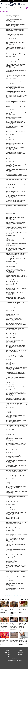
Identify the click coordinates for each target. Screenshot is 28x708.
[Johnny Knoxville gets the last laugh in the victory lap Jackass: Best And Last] (2, 234)
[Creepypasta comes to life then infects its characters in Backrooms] (2, 379)
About (7, 650)
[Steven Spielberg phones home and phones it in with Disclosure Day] (2, 319)
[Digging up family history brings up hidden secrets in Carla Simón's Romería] (2, 229)
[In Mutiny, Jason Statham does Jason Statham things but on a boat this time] (2, 31)
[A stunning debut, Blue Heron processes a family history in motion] (2, 561)
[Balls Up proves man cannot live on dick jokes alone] (2, 546)
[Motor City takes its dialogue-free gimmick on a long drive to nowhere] (2, 160)
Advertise (7, 652)
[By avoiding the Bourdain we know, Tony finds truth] (2, 113)
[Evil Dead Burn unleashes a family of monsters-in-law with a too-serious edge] (2, 191)
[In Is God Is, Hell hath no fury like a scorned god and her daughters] (2, 456)
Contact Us (14, 658)
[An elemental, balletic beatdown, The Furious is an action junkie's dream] (2, 304)
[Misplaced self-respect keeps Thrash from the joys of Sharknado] (2, 573)
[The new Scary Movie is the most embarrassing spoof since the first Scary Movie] (2, 335)
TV (6, 7)
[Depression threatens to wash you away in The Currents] (2, 309)
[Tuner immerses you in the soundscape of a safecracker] (2, 411)
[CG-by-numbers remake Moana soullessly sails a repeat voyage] (2, 196)
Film (11, 7)
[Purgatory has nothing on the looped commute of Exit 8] (2, 589)
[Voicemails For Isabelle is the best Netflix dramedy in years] (2, 260)
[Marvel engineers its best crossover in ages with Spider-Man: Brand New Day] (2, 122)
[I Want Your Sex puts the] (2, 128)
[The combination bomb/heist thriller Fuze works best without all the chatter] (2, 524)
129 (17, 595)
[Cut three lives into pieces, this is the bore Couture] (2, 244)
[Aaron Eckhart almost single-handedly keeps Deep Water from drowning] (2, 498)
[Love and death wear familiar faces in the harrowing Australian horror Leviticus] (2, 255)
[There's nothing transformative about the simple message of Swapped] (2, 487)
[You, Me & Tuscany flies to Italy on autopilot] (2, 584)
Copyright (20, 654)
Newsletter (23, 4)
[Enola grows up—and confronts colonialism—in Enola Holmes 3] (2, 212)
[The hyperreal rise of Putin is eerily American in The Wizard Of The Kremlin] (2, 451)
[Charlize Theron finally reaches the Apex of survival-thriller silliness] (2, 513)
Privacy (7, 656)
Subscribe (6, 4)
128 (14, 595)
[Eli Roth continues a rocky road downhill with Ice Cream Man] (2, 103)
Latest (1, 7)
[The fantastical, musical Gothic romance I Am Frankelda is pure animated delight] (2, 298)
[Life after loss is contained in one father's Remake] (2, 207)
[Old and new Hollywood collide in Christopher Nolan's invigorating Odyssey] (2, 175)
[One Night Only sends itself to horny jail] (2, 92)
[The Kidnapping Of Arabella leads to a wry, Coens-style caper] (2, 181)
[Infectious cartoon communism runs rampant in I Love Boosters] (2, 433)
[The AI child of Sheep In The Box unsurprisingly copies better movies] (2, 143)
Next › (21, 595)
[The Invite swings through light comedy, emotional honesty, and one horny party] (2, 249)
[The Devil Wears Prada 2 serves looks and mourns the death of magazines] (2, 503)
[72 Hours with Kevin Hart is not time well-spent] (2, 133)
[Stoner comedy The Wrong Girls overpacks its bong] (2, 60)
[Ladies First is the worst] (2, 383)
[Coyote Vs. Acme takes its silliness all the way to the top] (2, 72)
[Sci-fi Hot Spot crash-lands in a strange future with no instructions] (2, 15)
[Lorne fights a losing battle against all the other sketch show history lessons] (2, 551)
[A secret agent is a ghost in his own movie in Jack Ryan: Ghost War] (2, 416)
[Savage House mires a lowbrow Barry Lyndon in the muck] (2, 341)
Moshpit (25, 1)
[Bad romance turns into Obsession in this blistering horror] (2, 461)
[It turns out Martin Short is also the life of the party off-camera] (2, 466)
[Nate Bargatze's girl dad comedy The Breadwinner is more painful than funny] (2, 374)
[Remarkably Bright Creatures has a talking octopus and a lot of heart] (2, 477)
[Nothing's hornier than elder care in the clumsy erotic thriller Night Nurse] (2, 201)
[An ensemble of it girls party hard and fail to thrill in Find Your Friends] (2, 314)
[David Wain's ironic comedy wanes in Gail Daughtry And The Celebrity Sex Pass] (2, 186)
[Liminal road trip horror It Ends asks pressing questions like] (2, 43)
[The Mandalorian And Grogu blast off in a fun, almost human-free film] (2, 421)
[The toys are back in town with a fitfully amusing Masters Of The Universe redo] (2, 346)
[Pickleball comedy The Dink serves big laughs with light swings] (2, 148)
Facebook (7, 654)
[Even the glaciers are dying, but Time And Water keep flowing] (2, 363)
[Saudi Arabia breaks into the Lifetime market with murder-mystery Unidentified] (2, 288)
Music (15, 7)
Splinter (15, 1)
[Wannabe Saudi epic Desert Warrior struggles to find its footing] (2, 518)
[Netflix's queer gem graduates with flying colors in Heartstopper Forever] (2, 165)
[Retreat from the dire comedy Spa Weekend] (2, 20)
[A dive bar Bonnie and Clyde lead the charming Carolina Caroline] (2, 330)
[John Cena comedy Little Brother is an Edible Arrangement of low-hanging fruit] (2, 223)
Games (21, 7)
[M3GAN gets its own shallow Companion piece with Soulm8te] (2, 108)
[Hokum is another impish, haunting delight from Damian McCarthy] (2, 492)
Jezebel (11, 1)
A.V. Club (6, 1)
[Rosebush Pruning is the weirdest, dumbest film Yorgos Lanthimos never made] (2, 154)
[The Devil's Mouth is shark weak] (2, 118)
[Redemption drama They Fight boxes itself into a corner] (2, 170)
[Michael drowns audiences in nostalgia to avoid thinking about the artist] (2, 529)
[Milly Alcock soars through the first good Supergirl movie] (2, 239)
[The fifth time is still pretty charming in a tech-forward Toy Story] (2, 283)
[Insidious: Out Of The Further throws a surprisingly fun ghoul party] (2, 25)
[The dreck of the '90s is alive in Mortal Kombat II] (2, 482)
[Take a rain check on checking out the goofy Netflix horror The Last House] (2, 82)
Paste (1, 1)
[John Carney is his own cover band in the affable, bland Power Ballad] (2, 352)
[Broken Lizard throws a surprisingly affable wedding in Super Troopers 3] (2, 87)
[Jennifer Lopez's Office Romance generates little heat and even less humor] (2, 324)
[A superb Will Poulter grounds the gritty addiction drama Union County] (2, 77)
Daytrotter (20, 1)
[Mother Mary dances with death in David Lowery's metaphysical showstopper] (2, 556)
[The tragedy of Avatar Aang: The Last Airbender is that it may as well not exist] (2, 138)
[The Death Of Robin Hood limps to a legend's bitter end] (2, 293)
